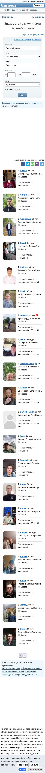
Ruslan (23, 171)
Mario (22, 339)
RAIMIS (23, 556)
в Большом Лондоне (11, 669)
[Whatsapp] (32, 164)
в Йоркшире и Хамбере (31, 669)
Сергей (23, 388)
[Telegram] (42, 164)
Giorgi (23, 629)
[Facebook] (23, 164)
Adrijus (23, 195)
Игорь (23, 484)
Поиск (22, 10)
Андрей (23, 532)
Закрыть (34, 765)
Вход (22, 770)
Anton (23, 581)
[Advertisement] (22, 133)
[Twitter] (28, 164)
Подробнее (23, 765)
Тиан (22, 436)
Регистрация (36, 770)
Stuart (23, 243)
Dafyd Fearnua (27, 412)
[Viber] (37, 164)
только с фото (13, 89)
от (6, 75)
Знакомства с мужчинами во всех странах (20, 103)
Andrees (24, 267)
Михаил (24, 315)
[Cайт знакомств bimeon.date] (8, 5)
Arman (23, 508)
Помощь (33, 10)
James (23, 605)
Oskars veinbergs (28, 364)
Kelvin (23, 291)
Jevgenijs (24, 460)
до (20, 75)
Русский (38, 5)
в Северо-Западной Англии (24, 675)
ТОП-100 (11, 10)
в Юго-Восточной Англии (13, 672)
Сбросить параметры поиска (27, 40)
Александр (25, 219)
